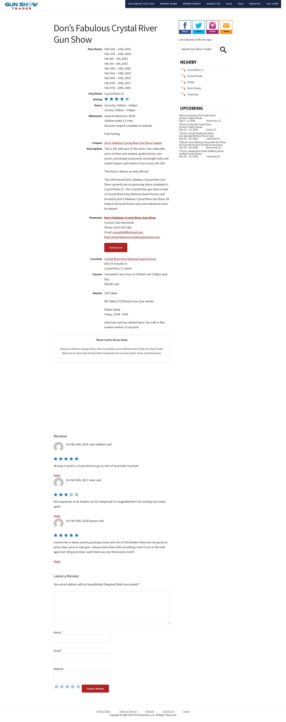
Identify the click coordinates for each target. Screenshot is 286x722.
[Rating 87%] (116, 99)
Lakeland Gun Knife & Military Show (205, 151)
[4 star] (73, 686)
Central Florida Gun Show (200, 133)
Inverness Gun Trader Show (201, 115)
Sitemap (149, 711)
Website (59, 669)
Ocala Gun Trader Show (199, 124)
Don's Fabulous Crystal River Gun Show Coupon (133, 143)
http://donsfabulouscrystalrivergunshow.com (132, 237)
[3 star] (68, 686)
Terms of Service (128, 711)
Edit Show (272, 3)
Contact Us (115, 247)
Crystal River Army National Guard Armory (130, 259)
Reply (57, 475)
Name (58, 632)
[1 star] (57, 686)
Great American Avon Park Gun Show (207, 142)
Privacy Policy (103, 711)
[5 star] (79, 686)
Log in (186, 711)
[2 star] (62, 686)
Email (58, 651)
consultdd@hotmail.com (128, 232)
